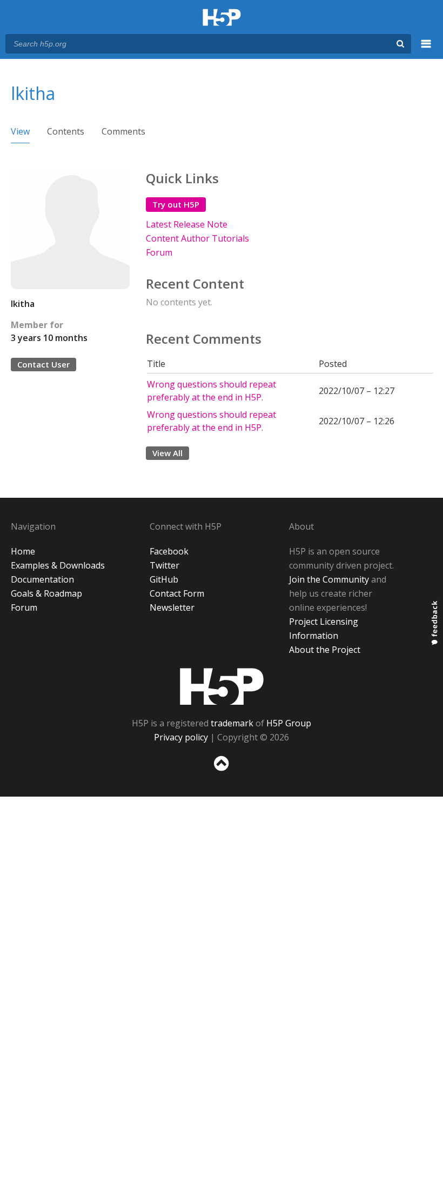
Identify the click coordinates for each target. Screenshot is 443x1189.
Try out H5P (175, 204)
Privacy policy (181, 737)
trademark (232, 723)
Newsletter (172, 607)
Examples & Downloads (58, 565)
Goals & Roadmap (46, 593)
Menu (426, 49)
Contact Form (177, 593)
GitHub (164, 579)
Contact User (43, 364)
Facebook (169, 551)
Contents (65, 131)
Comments (123, 131)
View (20, 131)
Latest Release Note (186, 224)
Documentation (42, 579)
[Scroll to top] (221, 773)
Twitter (164, 565)
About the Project (324, 650)
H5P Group (288, 723)
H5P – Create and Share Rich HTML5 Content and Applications (221, 18)
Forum (159, 252)
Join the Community (329, 579)
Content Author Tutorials (197, 238)
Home (23, 551)
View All (167, 452)
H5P (221, 686)
